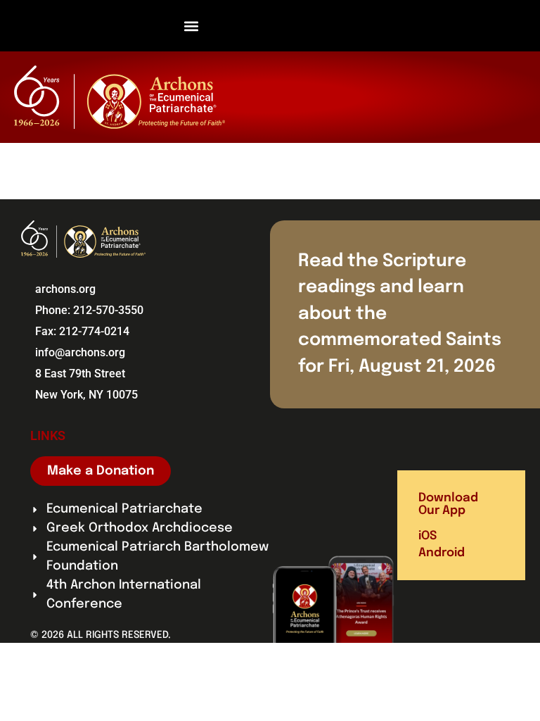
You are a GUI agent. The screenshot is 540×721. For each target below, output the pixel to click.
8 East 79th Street (80, 373)
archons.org (65, 289)
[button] (190, 25)
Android (441, 553)
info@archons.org (80, 352)
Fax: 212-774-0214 (82, 331)
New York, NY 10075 (86, 394)
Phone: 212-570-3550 (89, 310)
